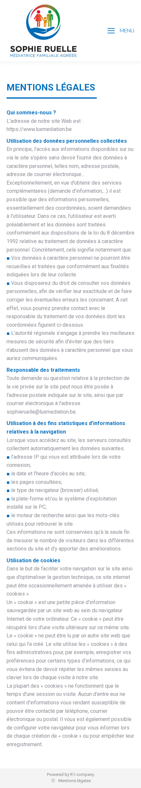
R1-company (82, 774)
